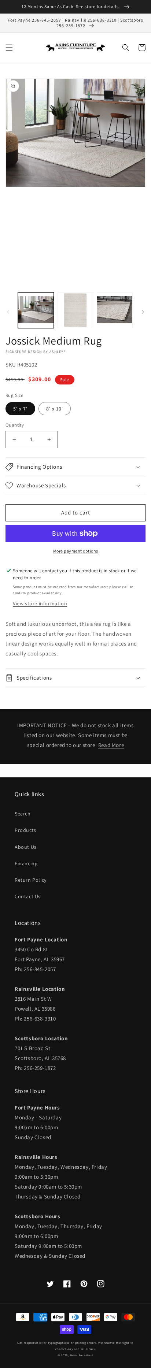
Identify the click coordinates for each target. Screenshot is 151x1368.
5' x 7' (20, 408)
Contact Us (28, 896)
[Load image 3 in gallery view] (115, 310)
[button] (9, 48)
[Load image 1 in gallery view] (36, 310)
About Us (26, 847)
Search (23, 813)
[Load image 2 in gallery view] (75, 310)
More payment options (75, 551)
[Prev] (8, 312)
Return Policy (31, 880)
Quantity (14, 425)
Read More (111, 744)
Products (25, 830)
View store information (40, 603)
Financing (26, 863)
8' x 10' (54, 408)
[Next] (143, 312)
